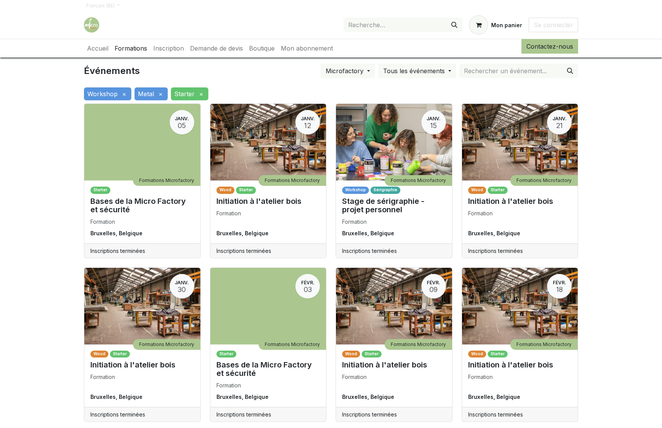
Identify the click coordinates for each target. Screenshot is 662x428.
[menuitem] (97, 48)
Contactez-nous (549, 46)
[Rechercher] (454, 25)
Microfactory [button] (345, 71)
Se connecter (553, 25)
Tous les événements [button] (415, 71)
